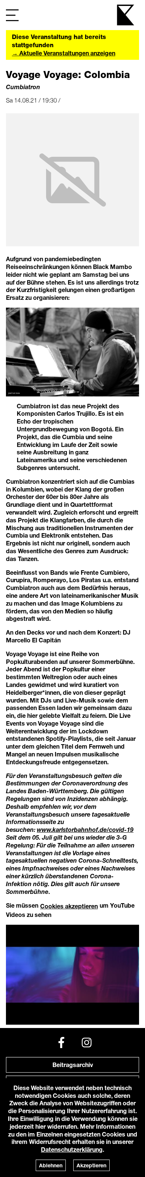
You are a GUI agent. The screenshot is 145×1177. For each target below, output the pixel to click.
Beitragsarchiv (72, 1064)
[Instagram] (86, 1042)
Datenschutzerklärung (72, 1149)
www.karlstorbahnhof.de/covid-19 (85, 829)
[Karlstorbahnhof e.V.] (126, 15)
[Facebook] (61, 1042)
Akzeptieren (91, 1165)
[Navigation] (12, 15)
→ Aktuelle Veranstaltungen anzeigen (63, 52)
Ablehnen (50, 1165)
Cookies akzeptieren (69, 906)
